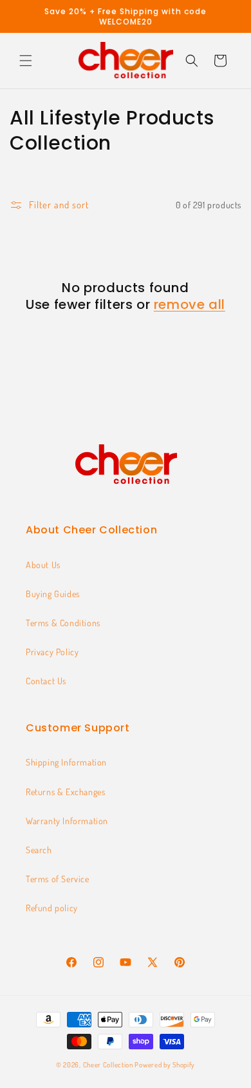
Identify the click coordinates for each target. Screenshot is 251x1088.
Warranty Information (67, 820)
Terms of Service (57, 878)
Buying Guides (53, 593)
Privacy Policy (52, 651)
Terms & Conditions (63, 622)
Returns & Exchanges (65, 791)
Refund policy (52, 907)
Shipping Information (66, 762)
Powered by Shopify (165, 1064)
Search (39, 849)
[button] (26, 60)
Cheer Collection (108, 1064)
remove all (189, 304)
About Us (43, 564)
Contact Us (46, 680)
